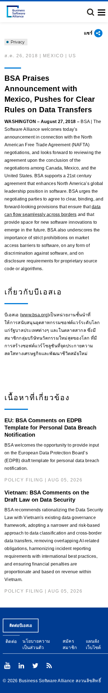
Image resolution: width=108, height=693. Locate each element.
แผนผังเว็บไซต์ (93, 644)
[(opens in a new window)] (7, 665)
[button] (90, 12)
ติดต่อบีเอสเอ (20, 625)
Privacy (17, 42)
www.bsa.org (34, 314)
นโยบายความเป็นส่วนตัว (36, 644)
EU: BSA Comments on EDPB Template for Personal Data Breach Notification (50, 427)
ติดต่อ (11, 641)
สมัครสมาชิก (70, 644)
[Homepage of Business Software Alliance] (16, 11)
